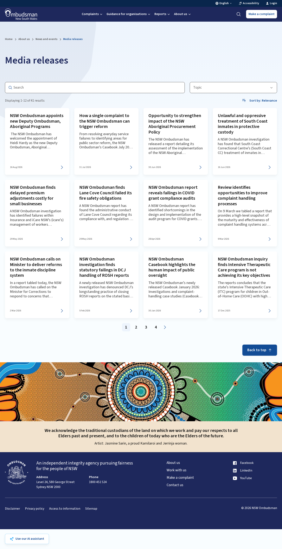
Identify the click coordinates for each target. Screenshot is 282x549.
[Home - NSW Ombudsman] (21, 14)
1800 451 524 (98, 482)
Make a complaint (262, 14)
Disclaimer (12, 509)
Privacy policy (34, 509)
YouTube (246, 478)
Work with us (176, 470)
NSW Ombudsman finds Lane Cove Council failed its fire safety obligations (105, 193)
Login (273, 3)
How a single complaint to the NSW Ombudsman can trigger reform (104, 121)
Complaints (90, 14)
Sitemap (91, 509)
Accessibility (251, 3)
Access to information (64, 509)
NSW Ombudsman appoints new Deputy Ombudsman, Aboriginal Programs (36, 121)
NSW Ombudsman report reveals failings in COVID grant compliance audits (173, 193)
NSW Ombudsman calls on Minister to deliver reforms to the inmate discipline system (36, 267)
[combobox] (233, 87)
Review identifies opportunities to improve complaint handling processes (242, 195)
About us (180, 14)
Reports (160, 14)
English (224, 3)
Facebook (247, 463)
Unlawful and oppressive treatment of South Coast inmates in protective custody (243, 123)
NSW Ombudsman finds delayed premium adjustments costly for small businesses (33, 195)
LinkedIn (246, 471)
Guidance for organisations (127, 14)
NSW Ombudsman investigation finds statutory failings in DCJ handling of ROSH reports (104, 267)
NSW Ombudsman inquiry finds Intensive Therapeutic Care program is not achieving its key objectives (244, 267)
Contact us (175, 485)
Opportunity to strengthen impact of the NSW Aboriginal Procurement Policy (174, 123)
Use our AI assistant (29, 538)
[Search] (238, 14)
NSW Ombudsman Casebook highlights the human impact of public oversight (171, 267)
